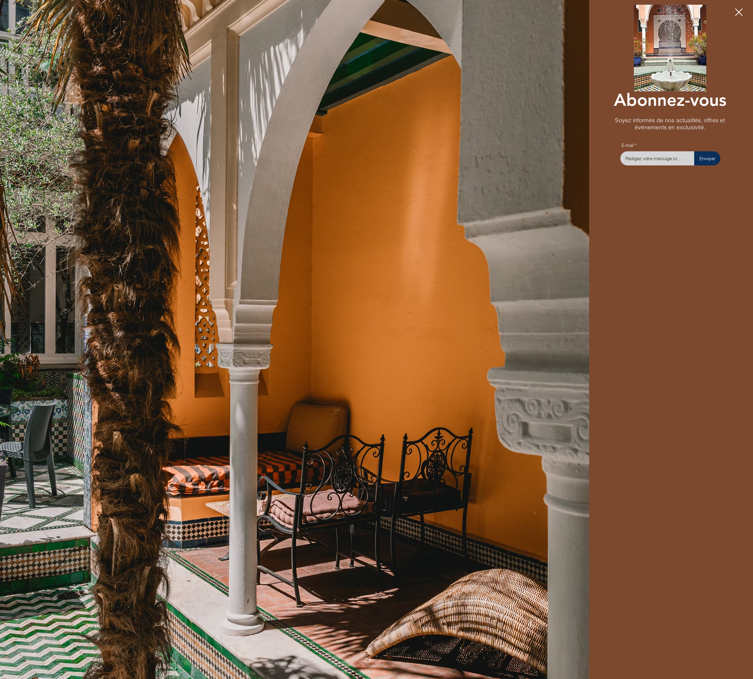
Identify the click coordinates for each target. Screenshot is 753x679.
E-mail (628, 145)
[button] (739, 12)
